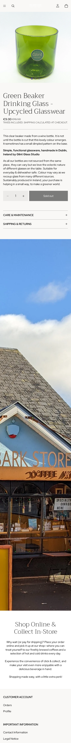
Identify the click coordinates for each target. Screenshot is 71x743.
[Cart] (66, 6)
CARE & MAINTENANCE (18, 215)
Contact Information (15, 732)
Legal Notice (11, 738)
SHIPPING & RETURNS (17, 224)
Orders (7, 705)
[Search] (13, 6)
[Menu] (4, 5)
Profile (7, 711)
